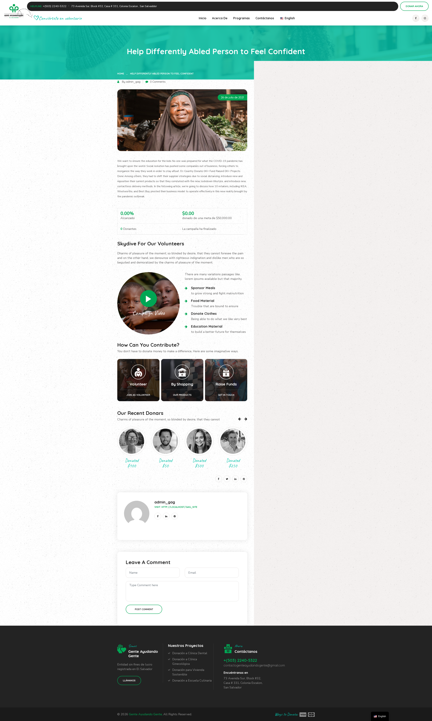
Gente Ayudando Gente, (146, 714)
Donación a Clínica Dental (189, 653)
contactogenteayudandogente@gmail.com (254, 665)
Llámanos (129, 680)
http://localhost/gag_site (179, 507)
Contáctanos (264, 18)
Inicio (202, 18)
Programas (241, 18)
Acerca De (219, 18)
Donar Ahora (414, 6)
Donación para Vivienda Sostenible (188, 672)
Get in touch (226, 394)
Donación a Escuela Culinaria (192, 680)
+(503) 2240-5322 (54, 6)
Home (121, 73)
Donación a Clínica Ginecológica (184, 661)
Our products (182, 394)
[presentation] (239, 419)
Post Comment (144, 609)
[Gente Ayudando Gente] (14, 12)
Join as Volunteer (138, 394)
